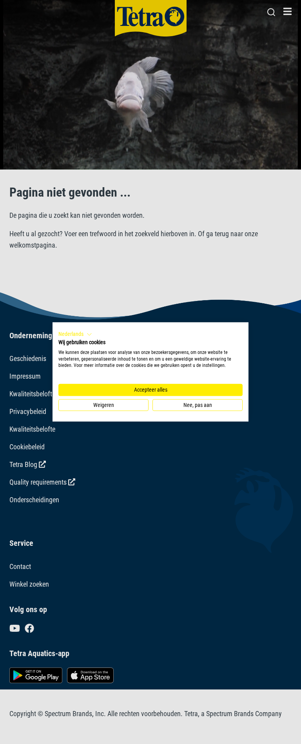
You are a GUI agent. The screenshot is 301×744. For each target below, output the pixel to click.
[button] (75, 334)
